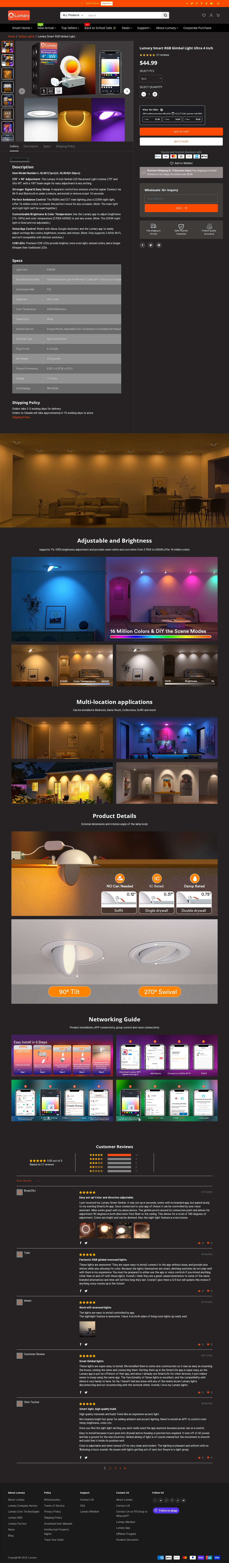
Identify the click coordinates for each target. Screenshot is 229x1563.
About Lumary (166, 28)
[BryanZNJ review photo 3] (124, 1230)
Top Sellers (69, 28)
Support (143, 28)
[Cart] (218, 15)
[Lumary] (19, 15)
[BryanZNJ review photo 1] (87, 1230)
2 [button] (110, 1468)
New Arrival (46, 27)
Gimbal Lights (26, 36)
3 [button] (115, 1468)
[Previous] (22, 91)
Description (31, 146)
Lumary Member (89, 1511)
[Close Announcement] (218, 3)
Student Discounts (127, 1539)
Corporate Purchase (197, 28)
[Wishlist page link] (204, 15)
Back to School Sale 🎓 (100, 27)
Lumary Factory (17, 1523)
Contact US (87, 1499)
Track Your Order (54, 1539)
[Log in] (211, 15)
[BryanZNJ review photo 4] (142, 1230)
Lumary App (123, 1527)
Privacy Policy (52, 1511)
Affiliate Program (126, 1533)
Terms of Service (54, 1505)
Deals (126, 28)
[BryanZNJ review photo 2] (105, 1230)
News (11, 1529)
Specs (47, 146)
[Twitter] (192, 4)
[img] (87, 1192)
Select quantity (151, 87)
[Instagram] (197, 4)
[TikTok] (207, 4)
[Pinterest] (202, 4)
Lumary (32, 1557)
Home (11, 36)
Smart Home (21, 28)
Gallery (14, 146)
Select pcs (147, 71)
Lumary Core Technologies (23, 1511)
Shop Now (135, 3)
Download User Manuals (58, 1523)
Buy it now (181, 141)
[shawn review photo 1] (87, 1329)
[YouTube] (211, 4)
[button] (96, 1155)
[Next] (127, 91)
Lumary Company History (22, 1505)
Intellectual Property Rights (56, 1531)
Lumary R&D (15, 1517)
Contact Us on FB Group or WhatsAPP (132, 1514)
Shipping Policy (65, 146)
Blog (10, 1535)
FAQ (82, 1505)
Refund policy (52, 1499)
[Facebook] (187, 4)
